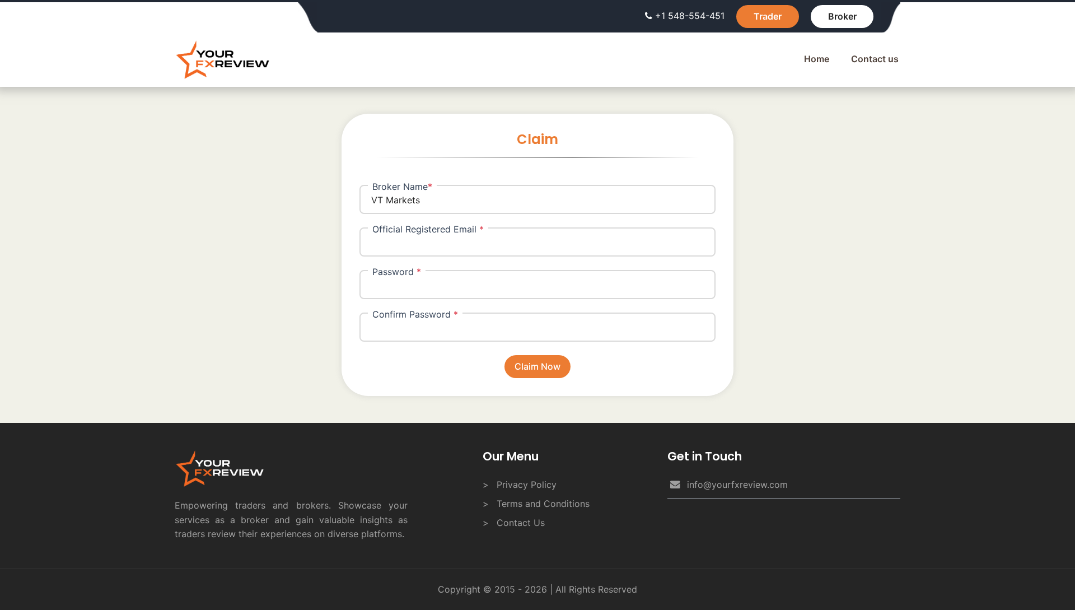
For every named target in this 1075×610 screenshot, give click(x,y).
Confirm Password (415, 314)
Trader (768, 16)
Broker (842, 16)
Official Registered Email (428, 229)
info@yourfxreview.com (737, 484)
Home (816, 58)
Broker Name (402, 186)
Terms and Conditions (543, 503)
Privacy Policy (527, 484)
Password (396, 271)
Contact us (875, 58)
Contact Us (521, 522)
